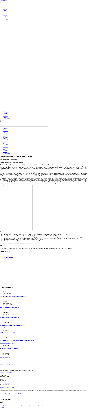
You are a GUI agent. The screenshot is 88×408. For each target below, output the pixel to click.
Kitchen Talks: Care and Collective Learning (12, 332)
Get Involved (5, 13)
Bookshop (5, 117)
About (4, 111)
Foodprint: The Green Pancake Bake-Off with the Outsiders (17, 340)
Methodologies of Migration (8, 364)
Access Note (5, 113)
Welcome (5, 9)
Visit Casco (5, 112)
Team (4, 114)
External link (3, 407)
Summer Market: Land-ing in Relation (11, 325)
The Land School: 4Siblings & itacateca (11, 307)
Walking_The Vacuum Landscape (9, 317)
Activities (5, 10)
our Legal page (21, 393)
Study (4, 11)
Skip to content (3, 0)
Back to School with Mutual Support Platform (13, 296)
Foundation (5, 116)
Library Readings (5, 357)
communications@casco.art (6, 383)
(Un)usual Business (7, 257)
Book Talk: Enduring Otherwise (9, 348)
